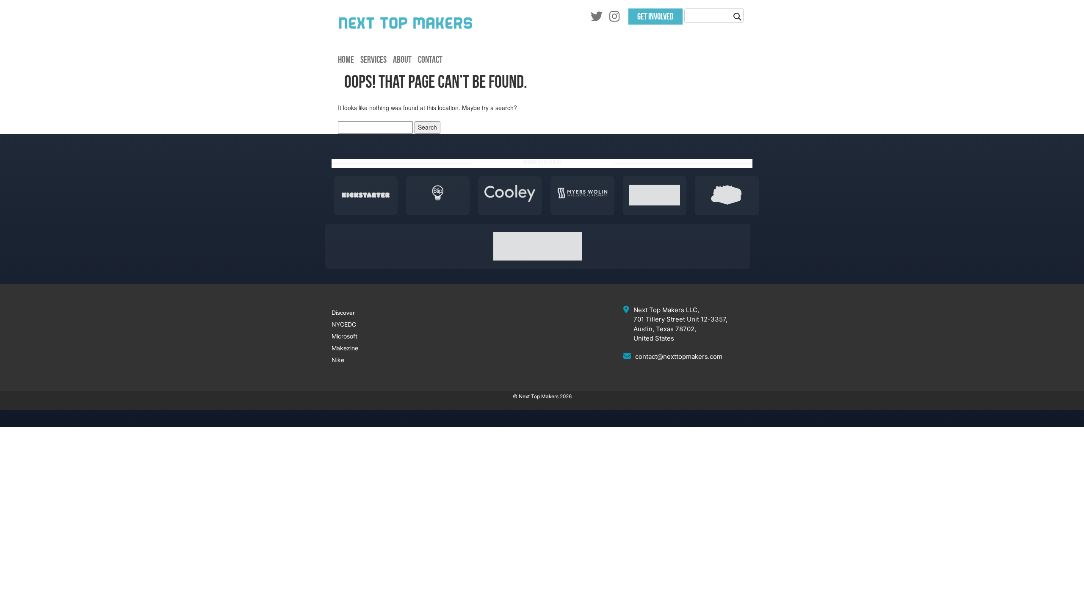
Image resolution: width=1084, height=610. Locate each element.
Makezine (345, 348)
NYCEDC (344, 324)
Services (373, 59)
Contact (430, 59)
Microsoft (344, 336)
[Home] (405, 40)
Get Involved (655, 16)
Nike (338, 359)
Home (346, 59)
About (402, 59)
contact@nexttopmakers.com (678, 356)
